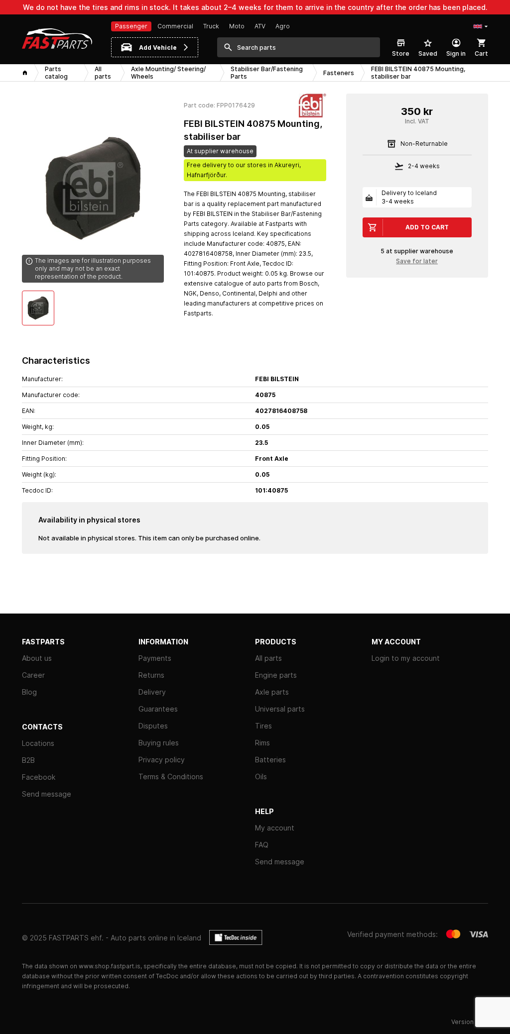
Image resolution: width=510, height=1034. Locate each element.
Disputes (153, 726)
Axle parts (272, 692)
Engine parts (276, 675)
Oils (261, 776)
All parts (268, 658)
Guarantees (158, 709)
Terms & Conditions (170, 776)
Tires (263, 726)
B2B (28, 760)
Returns (151, 675)
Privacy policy (161, 759)
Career (33, 675)
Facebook (38, 777)
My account (274, 828)
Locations (38, 743)
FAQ (261, 844)
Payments (154, 658)
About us (37, 658)
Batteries (270, 759)
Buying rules (158, 742)
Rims (262, 742)
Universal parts (280, 709)
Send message (46, 794)
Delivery (152, 692)
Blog (29, 692)
